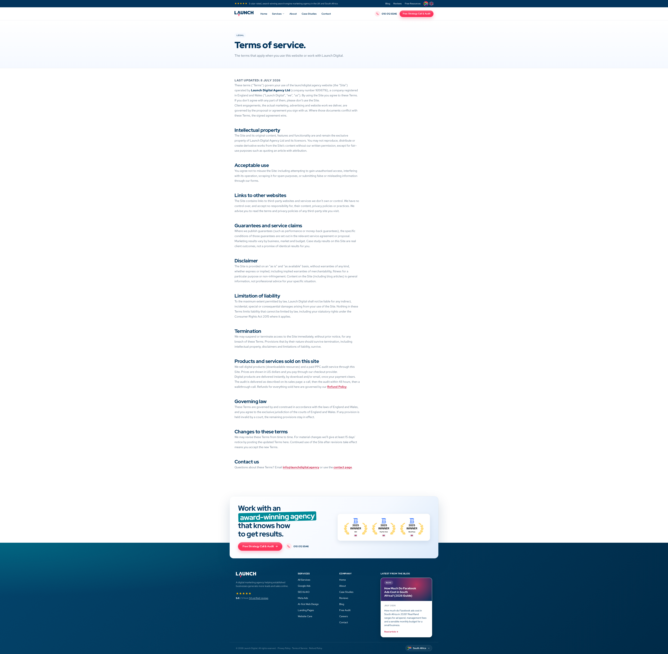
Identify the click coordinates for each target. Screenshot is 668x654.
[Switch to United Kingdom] (431, 4)
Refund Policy (337, 387)
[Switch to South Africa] (426, 4)
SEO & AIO (303, 591)
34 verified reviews (258, 598)
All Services (304, 579)
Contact (326, 13)
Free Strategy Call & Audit (416, 13)
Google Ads (304, 585)
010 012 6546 (389, 13)
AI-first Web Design (308, 604)
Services (277, 13)
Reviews (397, 3)
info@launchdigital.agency (301, 467)
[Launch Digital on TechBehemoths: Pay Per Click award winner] (412, 527)
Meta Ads (303, 598)
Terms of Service (300, 648)
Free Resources (413, 3)
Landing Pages (306, 610)
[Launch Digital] (243, 14)
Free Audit (345, 610)
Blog (387, 3)
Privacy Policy (284, 648)
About (293, 13)
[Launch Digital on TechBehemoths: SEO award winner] (355, 527)
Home (263, 13)
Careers (343, 616)
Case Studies (309, 13)
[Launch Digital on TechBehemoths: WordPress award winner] (383, 527)
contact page (342, 467)
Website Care (305, 616)
